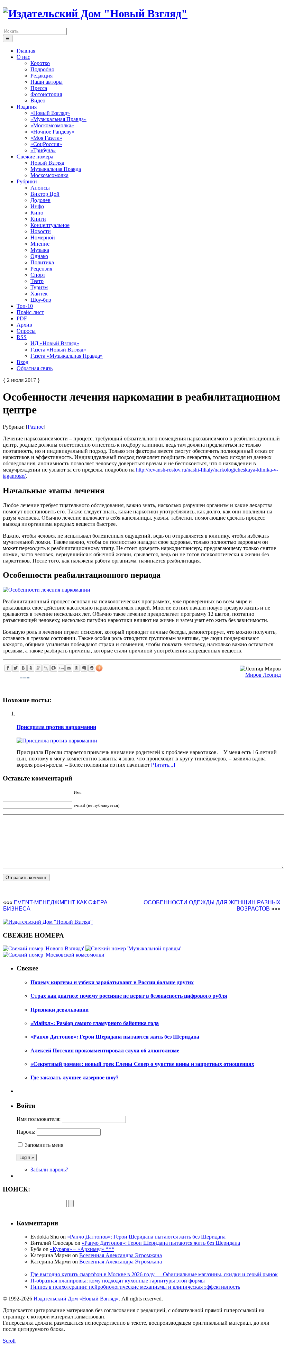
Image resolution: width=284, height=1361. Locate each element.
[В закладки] (76, 668)
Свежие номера (35, 156)
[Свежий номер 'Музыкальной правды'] (133, 948)
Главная (26, 51)
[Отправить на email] (68, 668)
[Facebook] (7, 668)
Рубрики (27, 181)
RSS (22, 337)
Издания (27, 107)
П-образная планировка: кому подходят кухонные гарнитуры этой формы (117, 1281)
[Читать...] (162, 765)
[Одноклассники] (30, 668)
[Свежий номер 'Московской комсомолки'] (54, 955)
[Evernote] (84, 668)
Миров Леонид (263, 675)
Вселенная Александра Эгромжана (120, 1255)
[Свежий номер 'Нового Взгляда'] (43, 948)
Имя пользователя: (39, 1119)
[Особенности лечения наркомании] (46, 590)
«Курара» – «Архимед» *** (82, 1249)
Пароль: (26, 1132)
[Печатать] (91, 668)
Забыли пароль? (49, 1169)
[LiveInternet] (61, 668)
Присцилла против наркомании (56, 727)
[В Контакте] (23, 668)
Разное (36, 427)
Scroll (9, 1341)
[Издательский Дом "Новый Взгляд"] (48, 922)
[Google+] (38, 668)
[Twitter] (15, 668)
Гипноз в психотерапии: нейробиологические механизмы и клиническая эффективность (135, 1287)
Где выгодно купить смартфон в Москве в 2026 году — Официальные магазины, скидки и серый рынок (154, 1274)
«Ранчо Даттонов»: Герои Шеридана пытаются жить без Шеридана (146, 1237)
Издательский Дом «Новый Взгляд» (76, 1298)
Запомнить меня (44, 1145)
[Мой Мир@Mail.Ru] (53, 668)
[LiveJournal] (46, 668)
